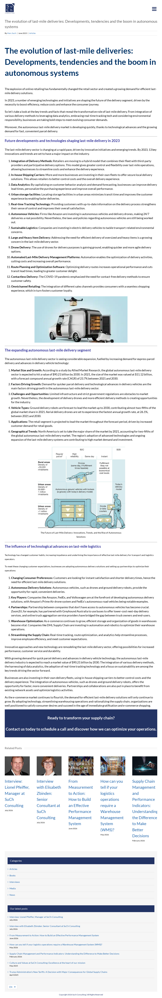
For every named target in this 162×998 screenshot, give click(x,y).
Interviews (14, 882)
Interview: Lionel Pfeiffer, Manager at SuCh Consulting (17, 793)
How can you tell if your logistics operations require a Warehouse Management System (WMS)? (112, 805)
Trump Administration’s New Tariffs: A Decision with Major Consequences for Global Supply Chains (58, 972)
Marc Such (11, 33)
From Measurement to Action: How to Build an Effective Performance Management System (54, 935)
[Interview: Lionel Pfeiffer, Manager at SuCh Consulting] (17, 757)
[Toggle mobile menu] (154, 9)
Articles (32, 33)
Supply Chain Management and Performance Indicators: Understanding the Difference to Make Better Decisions (64, 953)
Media (12, 888)
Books (12, 875)
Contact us (15, 729)
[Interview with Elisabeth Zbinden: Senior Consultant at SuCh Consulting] (49, 757)
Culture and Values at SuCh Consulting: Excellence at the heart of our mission (47, 962)
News (12, 895)
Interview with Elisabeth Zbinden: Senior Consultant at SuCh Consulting (44, 926)
